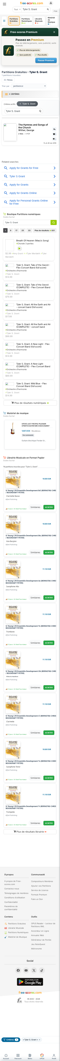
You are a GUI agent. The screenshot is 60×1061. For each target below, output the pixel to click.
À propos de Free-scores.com (12, 882)
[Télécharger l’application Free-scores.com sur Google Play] (30, 982)
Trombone (10, 631)
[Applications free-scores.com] (4, 20)
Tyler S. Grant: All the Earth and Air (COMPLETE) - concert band (33, 325)
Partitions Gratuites (17, 923)
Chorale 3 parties (24, 243)
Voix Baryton (11, 541)
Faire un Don (37, 899)
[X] (34, 970)
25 (23, 230)
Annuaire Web (37, 935)
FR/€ (56, 11)
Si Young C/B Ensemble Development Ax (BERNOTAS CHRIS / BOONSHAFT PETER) (32, 582)
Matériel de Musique (17, 937)
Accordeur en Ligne (40, 931)
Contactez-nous (11, 888)
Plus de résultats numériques (31, 402)
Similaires (35, 507)
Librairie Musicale (16, 928)
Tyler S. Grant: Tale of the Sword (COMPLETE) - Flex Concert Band (33, 286)
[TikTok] (42, 970)
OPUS (42, 1058)
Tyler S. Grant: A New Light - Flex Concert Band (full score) (33, 345)
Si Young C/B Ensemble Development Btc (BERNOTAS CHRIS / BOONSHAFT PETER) (31, 537)
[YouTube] (26, 970)
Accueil (6, 1058)
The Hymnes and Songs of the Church (33, 127)
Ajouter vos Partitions (41, 886)
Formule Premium (39, 894)
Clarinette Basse (13, 496)
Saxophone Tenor (13, 767)
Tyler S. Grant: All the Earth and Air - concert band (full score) (33, 305)
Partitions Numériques (18, 932)
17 (16, 230)
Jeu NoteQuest (38, 944)
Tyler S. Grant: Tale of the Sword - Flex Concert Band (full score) (33, 266)
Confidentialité (11, 902)
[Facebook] (18, 970)
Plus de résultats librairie (31, 831)
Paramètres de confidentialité (11, 908)
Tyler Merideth (33, 253)
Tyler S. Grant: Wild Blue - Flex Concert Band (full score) (31, 385)
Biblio (30, 1058)
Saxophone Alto (12, 586)
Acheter (49, 507)
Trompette (10, 812)
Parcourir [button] (18, 1058)
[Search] (40, 111)
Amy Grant (17, 253)
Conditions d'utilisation (14, 897)
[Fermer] (54, 32)
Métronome (36, 948)
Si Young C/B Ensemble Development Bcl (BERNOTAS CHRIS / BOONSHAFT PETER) (31, 492)
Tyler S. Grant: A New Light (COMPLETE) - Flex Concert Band (33, 365)
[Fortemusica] (19, 1000)
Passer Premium (46, 60)
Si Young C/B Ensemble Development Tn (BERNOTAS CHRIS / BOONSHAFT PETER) (32, 627)
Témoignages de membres (16, 893)
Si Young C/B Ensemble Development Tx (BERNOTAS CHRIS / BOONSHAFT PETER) (32, 762)
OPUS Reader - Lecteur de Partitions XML (43, 925)
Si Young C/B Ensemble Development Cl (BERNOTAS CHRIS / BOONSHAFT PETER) (31, 717)
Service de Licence (39, 890)
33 (29, 230)
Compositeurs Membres (42, 881)
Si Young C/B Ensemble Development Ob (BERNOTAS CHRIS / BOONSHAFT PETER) (31, 672)
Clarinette (10, 721)
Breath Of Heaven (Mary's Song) (32, 240)
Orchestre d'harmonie (16, 270)
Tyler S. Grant (28, 104)
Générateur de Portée (41, 940)
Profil (54, 1058)
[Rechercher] (48, 9)
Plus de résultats (45, 230)
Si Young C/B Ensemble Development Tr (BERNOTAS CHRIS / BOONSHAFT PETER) (31, 807)
